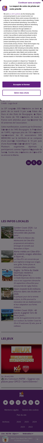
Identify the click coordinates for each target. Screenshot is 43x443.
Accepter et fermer (21, 84)
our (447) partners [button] (15, 14)
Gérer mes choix (21, 92)
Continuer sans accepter (29, 2)
